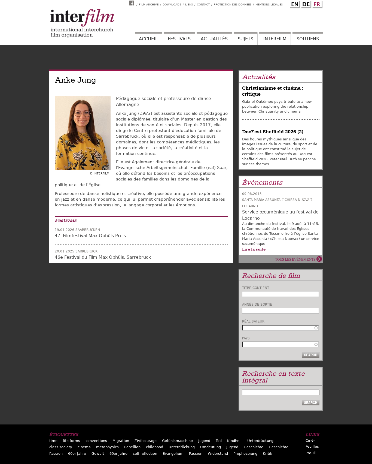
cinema (84, 447)
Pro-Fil (311, 453)
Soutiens (308, 38)
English (294, 3)
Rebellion (132, 447)
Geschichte (253, 447)
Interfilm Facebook (132, 3)
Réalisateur (253, 321)
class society (60, 447)
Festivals (179, 38)
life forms (71, 441)
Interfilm (274, 38)
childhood (154, 447)
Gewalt (98, 453)
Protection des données (232, 4)
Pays (246, 338)
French (317, 3)
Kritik (267, 453)
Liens (189, 4)
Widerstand (218, 453)
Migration (120, 441)
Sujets (245, 38)
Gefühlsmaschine (177, 441)
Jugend (204, 441)
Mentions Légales (269, 4)
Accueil (148, 38)
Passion (56, 453)
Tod (219, 441)
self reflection (145, 453)
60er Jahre (77, 453)
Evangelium (173, 453)
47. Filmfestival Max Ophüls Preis (90, 235)
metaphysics (107, 447)
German (305, 3)
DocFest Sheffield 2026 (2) (272, 132)
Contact (203, 4)
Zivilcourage (146, 441)
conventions (96, 441)
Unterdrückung (260, 441)
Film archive (148, 4)
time (53, 441)
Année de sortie (257, 304)
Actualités (214, 38)
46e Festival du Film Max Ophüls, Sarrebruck (103, 257)
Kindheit (234, 441)
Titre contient (255, 288)
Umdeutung (210, 447)
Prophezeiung (245, 453)
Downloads (172, 4)
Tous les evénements (295, 259)
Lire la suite (254, 249)
